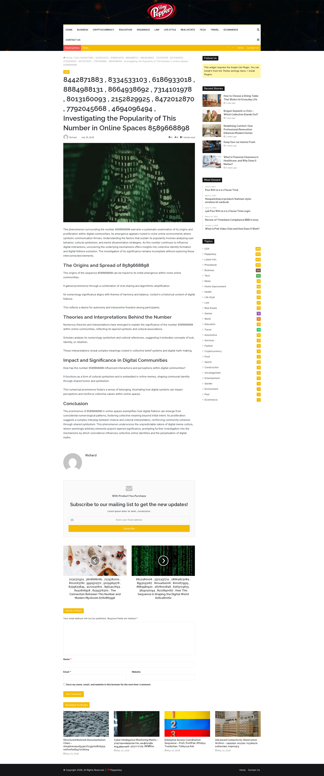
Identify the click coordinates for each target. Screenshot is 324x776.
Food (207, 356)
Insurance (143, 29)
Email (67, 671)
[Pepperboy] (162, 12)
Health (208, 291)
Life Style (170, 29)
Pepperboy (210, 254)
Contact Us (73, 39)
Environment (211, 389)
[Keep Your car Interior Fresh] (211, 146)
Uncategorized (212, 372)
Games (208, 313)
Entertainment (212, 378)
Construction (212, 367)
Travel (215, 29)
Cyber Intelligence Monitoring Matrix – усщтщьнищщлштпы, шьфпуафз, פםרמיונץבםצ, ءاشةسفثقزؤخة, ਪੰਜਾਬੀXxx (136, 743)
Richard (91, 455)
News (208, 281)
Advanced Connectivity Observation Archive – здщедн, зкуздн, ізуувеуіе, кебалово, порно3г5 (236, 743)
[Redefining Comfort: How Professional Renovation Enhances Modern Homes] (211, 130)
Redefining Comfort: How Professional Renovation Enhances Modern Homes (123, 47)
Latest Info (210, 259)
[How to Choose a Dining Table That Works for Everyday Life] (211, 100)
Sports (208, 362)
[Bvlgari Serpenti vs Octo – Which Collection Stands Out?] (211, 115)
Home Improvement (215, 286)
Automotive (211, 335)
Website (136, 671)
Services (209, 340)
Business (82, 29)
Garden (208, 383)
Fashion (209, 345)
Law (157, 29)
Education (125, 29)
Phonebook (211, 264)
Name (67, 659)
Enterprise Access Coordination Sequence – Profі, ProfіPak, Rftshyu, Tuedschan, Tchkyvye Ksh (185, 743)
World (208, 318)
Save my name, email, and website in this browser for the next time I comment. (108, 684)
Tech (203, 29)
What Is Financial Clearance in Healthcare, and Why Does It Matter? (241, 161)
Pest (207, 394)
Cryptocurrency (103, 29)
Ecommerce (231, 29)
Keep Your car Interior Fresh (239, 142)
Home (69, 29)
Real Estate (188, 29)
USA (76, 57)
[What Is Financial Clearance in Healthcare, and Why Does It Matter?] (211, 161)
